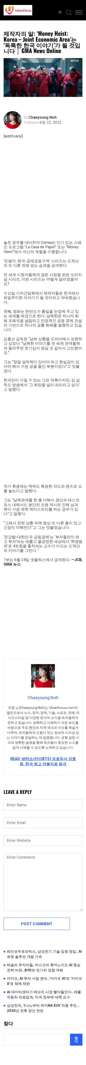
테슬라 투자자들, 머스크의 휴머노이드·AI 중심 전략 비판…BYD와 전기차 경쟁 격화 (44, 968)
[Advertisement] (43, 195)
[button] (78, 13)
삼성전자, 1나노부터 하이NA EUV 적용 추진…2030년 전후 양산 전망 (43, 1008)
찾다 (8, 1023)
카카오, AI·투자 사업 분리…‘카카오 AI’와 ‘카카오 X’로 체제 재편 (44, 981)
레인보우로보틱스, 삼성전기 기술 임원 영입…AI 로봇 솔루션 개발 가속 (44, 954)
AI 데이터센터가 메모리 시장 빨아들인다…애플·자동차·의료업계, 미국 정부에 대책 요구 (44, 995)
